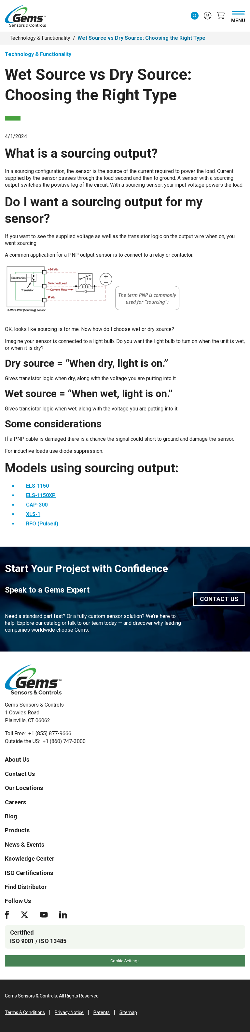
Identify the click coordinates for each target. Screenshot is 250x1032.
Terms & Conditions (25, 1012)
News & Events (24, 844)
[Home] (33, 680)
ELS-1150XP (41, 495)
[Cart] (221, 16)
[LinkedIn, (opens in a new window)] (63, 915)
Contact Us (219, 599)
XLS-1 (33, 514)
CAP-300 (37, 505)
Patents (101, 1012)
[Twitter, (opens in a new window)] (24, 915)
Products (17, 830)
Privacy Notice (69, 1012)
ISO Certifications (29, 872)
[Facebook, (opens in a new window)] (7, 915)
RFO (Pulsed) (42, 524)
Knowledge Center (29, 858)
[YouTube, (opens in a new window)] (43, 915)
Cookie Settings (125, 960)
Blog (11, 816)
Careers (15, 802)
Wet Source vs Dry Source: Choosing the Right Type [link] (141, 38)
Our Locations (24, 787)
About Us (17, 759)
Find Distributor (26, 886)
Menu (238, 19)
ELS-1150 (37, 486)
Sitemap (128, 1012)
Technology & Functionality (40, 38)
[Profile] (208, 16)
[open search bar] (195, 16)
